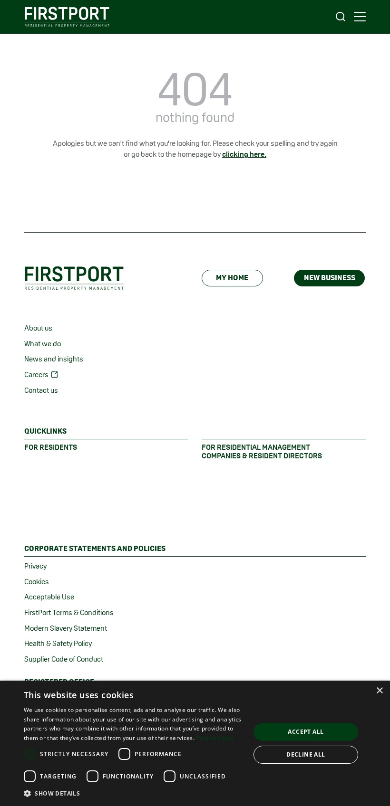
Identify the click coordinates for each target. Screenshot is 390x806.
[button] (134, 793)
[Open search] (340, 17)
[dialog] (195, 743)
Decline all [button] (305, 754)
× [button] (379, 690)
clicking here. (244, 154)
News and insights (53, 359)
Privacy (35, 566)
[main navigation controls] (360, 16)
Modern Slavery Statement (65, 628)
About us (38, 328)
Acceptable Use (49, 597)
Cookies (36, 582)
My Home (232, 278)
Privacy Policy (215, 738)
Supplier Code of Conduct (63, 659)
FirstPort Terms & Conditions (69, 612)
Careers (36, 374)
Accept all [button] (305, 732)
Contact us (41, 390)
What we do (42, 344)
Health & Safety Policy (58, 643)
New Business (329, 278)
